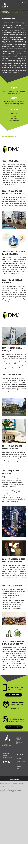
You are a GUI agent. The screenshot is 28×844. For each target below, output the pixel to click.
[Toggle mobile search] (22, 2)
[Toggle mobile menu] (25, 2)
